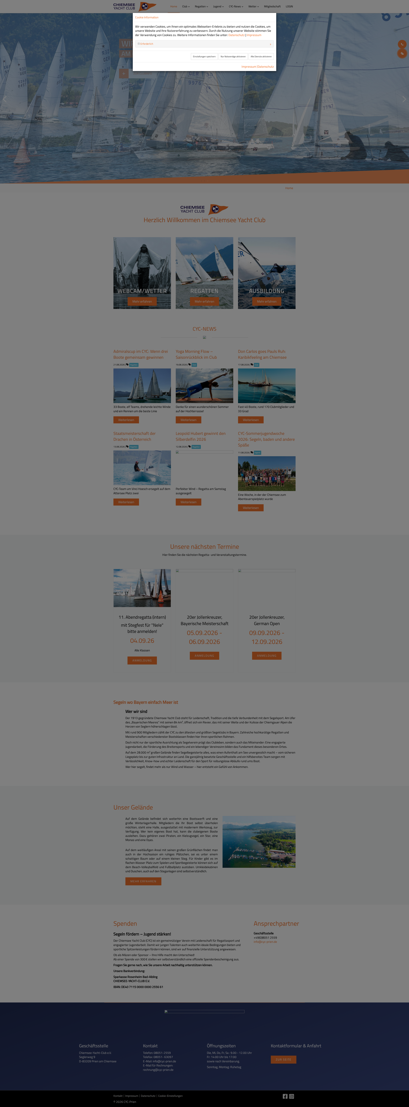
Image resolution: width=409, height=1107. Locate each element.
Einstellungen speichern (204, 56)
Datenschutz (236, 35)
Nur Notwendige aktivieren (233, 56)
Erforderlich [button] (146, 43)
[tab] (204, 43)
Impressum (254, 35)
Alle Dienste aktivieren (261, 56)
